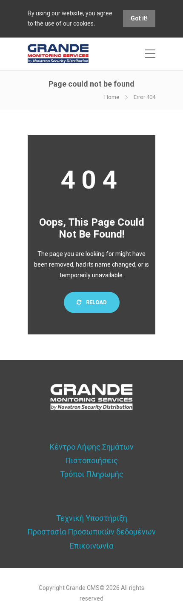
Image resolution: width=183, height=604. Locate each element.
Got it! (139, 18)
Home (111, 97)
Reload (96, 302)
